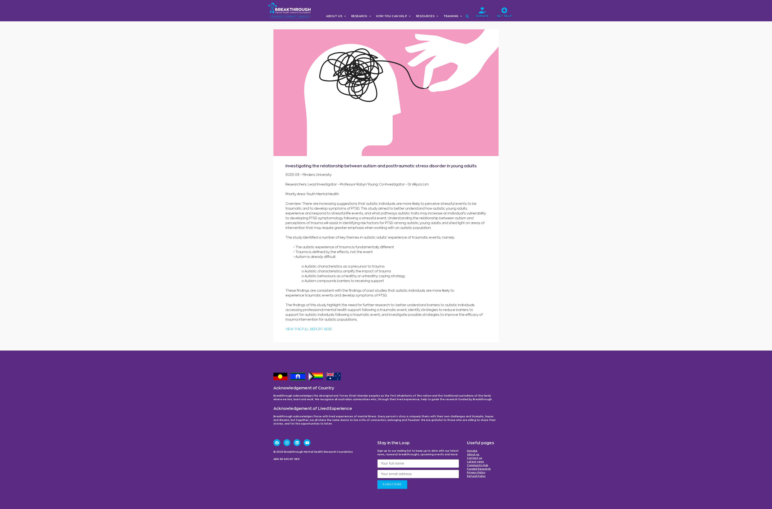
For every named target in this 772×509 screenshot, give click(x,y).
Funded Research (479, 469)
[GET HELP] (504, 10)
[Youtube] (307, 442)
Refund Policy (476, 476)
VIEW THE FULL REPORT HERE (308, 329)
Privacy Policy (476, 472)
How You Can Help (391, 16)
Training (450, 16)
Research (359, 16)
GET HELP (504, 16)
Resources (425, 16)
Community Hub (477, 465)
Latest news (475, 462)
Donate (482, 16)
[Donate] (482, 10)
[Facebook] (276, 442)
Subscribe (392, 484)
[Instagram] (286, 442)
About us (334, 16)
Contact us (474, 458)
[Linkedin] (297, 442)
